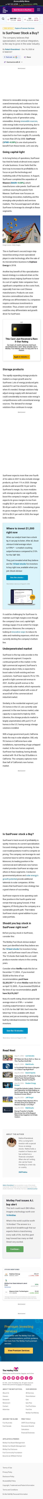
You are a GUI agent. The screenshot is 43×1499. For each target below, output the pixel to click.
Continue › (15, 1249)
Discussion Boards (27, 1426)
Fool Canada (7, 1426)
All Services (30, 1393)
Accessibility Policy (9, 1481)
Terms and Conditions (10, 1490)
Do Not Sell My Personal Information (15, 1494)
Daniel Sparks (30, 1073)
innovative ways (18, 632)
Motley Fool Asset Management (14, 1443)
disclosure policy (32, 1189)
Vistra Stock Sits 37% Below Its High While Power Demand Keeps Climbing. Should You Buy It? (27, 1078)
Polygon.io (28, 1384)
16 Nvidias (11, 1215)
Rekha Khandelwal (8, 1185)
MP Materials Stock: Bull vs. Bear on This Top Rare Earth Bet (27, 1060)
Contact (5, 1406)
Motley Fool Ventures (10, 1449)
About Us (6, 1393)
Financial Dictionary (28, 1432)
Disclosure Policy (8, 1476)
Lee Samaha (29, 1056)
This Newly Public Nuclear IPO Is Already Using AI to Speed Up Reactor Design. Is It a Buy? (26, 1103)
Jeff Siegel (29, 1097)
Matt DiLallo (29, 1064)
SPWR (6, 142)
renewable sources (29, 121)
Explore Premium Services (24, 28)
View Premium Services (18, 1350)
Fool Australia (7, 1423)
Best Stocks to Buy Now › (23, 10)
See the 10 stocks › (15, 1031)
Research (6, 1399)
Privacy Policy (7, 1472)
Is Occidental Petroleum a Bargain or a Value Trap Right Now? (27, 1068)
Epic (27, 1399)
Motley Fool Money (32, 1413)
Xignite (19, 1384)
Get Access (8, 1287)
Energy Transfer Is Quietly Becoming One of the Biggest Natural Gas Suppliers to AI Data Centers (26, 1114)
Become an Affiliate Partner (12, 1456)
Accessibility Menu (21, 1)
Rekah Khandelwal (12, 49)
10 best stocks (19, 564)
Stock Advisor (30, 1396)
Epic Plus (29, 1403)
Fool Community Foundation (12, 1452)
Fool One (29, 1409)
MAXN (14, 183)
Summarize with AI (13, 62)
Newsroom (6, 1403)
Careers (5, 1396)
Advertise (6, 1409)
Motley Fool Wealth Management (14, 1446)
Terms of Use (7, 1468)
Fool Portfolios (31, 1406)
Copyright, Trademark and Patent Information (18, 1485)
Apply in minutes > (21, 357)
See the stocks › (17, 577)
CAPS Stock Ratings (28, 1423)
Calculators (25, 1429)
